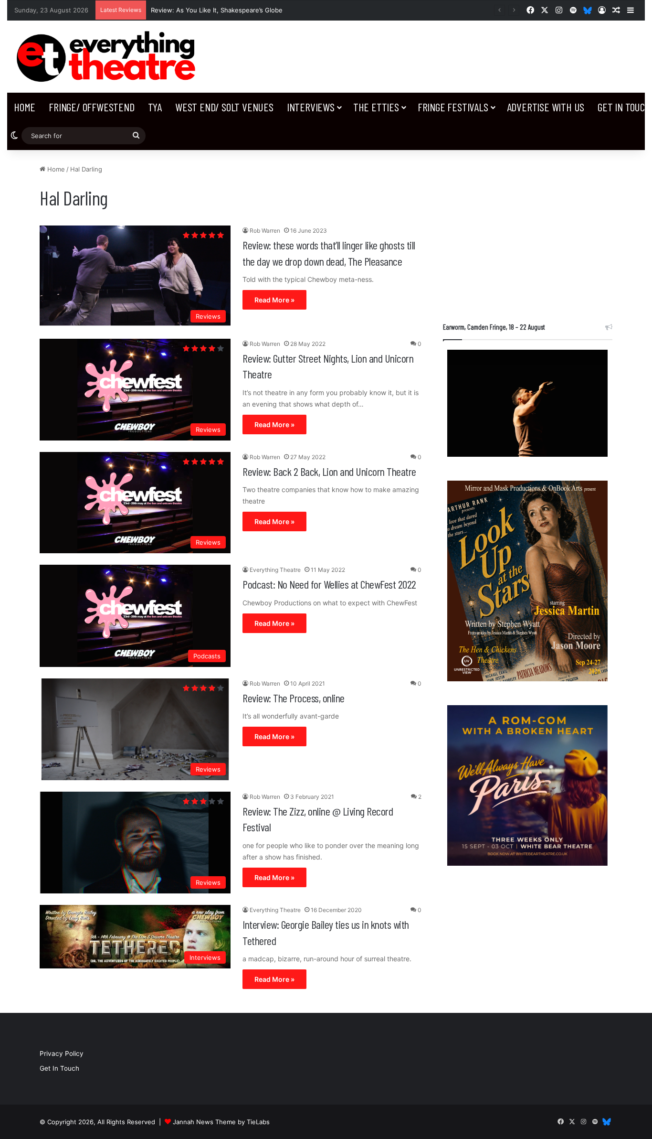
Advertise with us (546, 107)
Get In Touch (59, 1068)
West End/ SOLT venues (224, 107)
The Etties (376, 107)
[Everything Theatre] (108, 56)
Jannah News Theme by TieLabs (221, 1122)
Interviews (311, 107)
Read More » (274, 300)
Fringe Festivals (453, 107)
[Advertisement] (527, 231)
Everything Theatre (275, 569)
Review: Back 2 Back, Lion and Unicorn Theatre (329, 471)
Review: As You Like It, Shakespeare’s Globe (217, 10)
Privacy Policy (62, 1053)
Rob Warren (265, 230)
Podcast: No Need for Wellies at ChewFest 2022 (329, 584)
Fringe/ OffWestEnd (91, 107)
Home (24, 107)
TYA (155, 107)
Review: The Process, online (293, 698)
